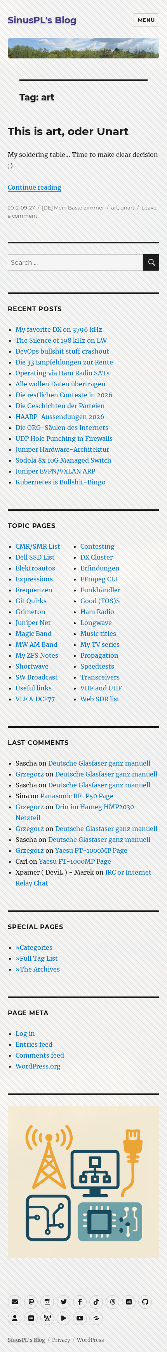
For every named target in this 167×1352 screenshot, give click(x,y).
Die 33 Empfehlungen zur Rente (64, 362)
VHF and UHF (101, 688)
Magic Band (34, 633)
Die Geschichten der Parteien (60, 406)
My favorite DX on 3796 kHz (59, 329)
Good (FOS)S (100, 601)
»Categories (34, 947)
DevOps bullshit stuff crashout (62, 351)
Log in (25, 1033)
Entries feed (34, 1044)
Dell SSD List (35, 557)
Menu (146, 20)
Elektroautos (35, 568)
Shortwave (32, 666)
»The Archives (38, 969)
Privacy (61, 1340)
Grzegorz (30, 774)
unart (127, 207)
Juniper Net (33, 623)
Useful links (34, 688)
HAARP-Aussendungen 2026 (60, 417)
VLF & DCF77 (35, 699)
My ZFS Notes (37, 655)
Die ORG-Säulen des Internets (62, 427)
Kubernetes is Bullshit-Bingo (61, 482)
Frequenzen (34, 590)
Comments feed (40, 1055)
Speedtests (97, 666)
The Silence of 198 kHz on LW (61, 340)
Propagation (99, 655)
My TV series (100, 644)
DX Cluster (96, 557)
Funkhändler (100, 590)
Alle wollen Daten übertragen (61, 384)
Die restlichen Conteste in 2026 (64, 395)
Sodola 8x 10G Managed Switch (63, 460)
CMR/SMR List (38, 546)
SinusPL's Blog (42, 20)
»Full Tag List (37, 958)
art (114, 207)
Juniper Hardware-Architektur (62, 449)
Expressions (34, 579)
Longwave (96, 623)
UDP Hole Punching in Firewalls (64, 438)
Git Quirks (31, 601)
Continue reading (34, 187)
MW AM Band (36, 644)
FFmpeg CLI (98, 579)
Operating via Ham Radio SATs (63, 373)
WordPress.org (38, 1066)
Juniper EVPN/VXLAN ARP (55, 471)
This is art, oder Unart (68, 131)
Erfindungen (100, 568)
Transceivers (100, 677)
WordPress (90, 1340)
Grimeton (30, 612)
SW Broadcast (37, 677)
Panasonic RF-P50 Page (76, 796)
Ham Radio (97, 612)
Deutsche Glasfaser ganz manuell (99, 763)
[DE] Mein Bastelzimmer (73, 207)
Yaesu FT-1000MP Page (91, 850)
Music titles (98, 633)
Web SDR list (100, 699)
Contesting (97, 546)
